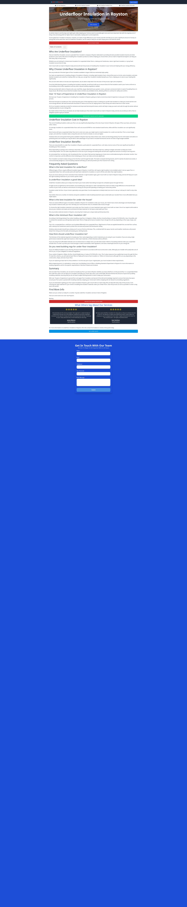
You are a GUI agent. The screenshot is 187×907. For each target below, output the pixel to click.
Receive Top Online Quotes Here (93, 301)
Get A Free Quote (93, 331)
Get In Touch (134, 2)
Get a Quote (93, 24)
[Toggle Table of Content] (64, 47)
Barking (51, 298)
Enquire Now (93, 336)
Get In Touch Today (93, 43)
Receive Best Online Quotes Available (93, 116)
